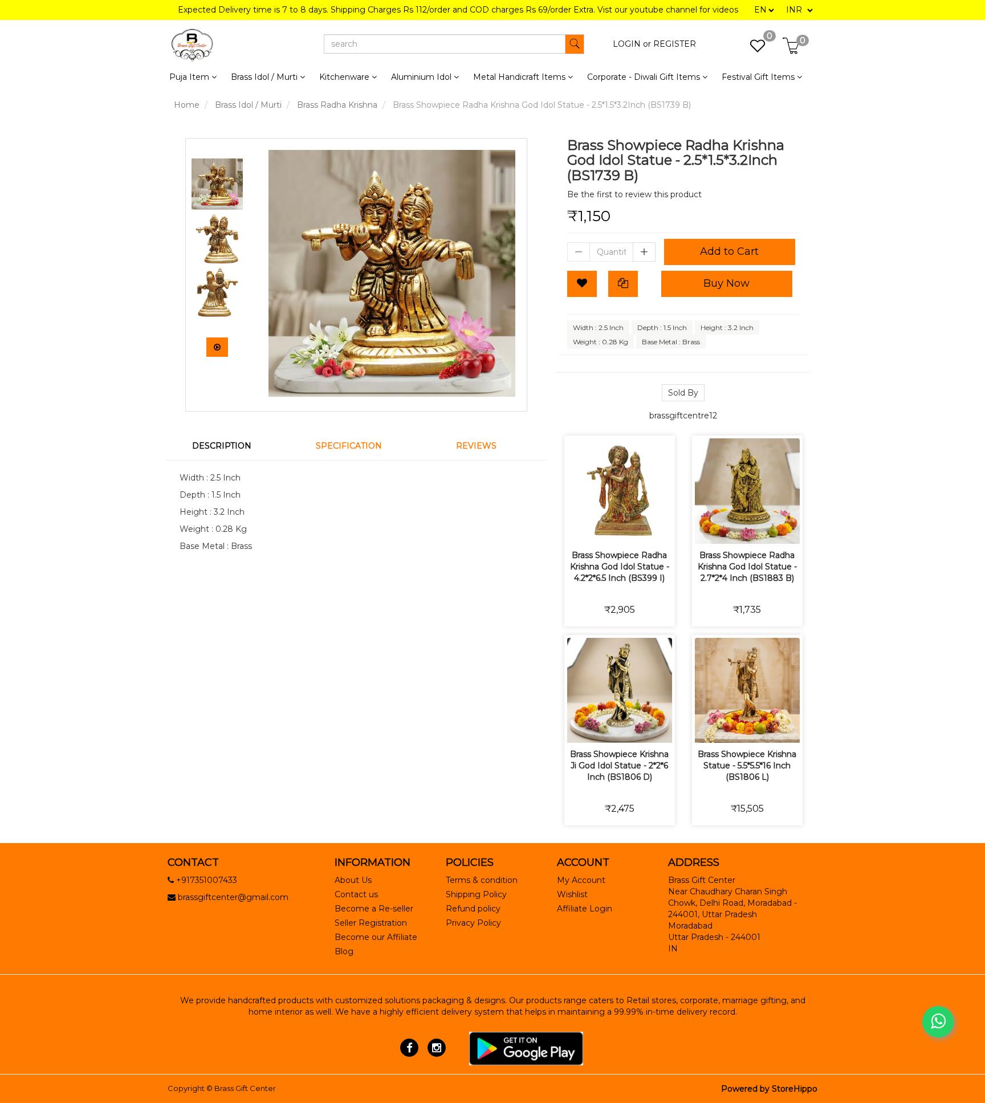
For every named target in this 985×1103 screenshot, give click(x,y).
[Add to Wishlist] (582, 284)
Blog (344, 951)
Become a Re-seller (374, 908)
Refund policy (473, 908)
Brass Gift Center (245, 1088)
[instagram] (436, 1048)
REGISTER (674, 44)
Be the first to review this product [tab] (634, 194)
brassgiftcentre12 (683, 415)
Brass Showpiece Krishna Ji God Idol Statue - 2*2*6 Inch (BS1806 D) (619, 765)
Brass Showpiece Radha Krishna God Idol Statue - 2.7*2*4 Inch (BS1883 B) (747, 566)
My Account (581, 880)
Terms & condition (482, 880)
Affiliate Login (584, 908)
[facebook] (409, 1048)
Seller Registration (371, 923)
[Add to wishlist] (606, 527)
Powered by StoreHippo (769, 1089)
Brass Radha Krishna (337, 105)
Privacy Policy (473, 923)
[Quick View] (660, 527)
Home (187, 105)
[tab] (229, 445)
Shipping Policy (476, 894)
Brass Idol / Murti (248, 105)
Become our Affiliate (376, 937)
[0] (751, 49)
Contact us (356, 894)
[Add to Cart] (579, 527)
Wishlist (572, 894)
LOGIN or (632, 44)
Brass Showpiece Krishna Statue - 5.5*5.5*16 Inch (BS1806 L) (747, 765)
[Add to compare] (633, 527)
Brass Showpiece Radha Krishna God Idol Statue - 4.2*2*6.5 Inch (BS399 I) (619, 566)
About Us (353, 880)
